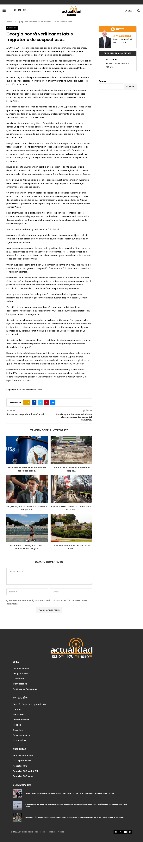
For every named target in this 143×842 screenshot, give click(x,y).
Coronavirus (19, 740)
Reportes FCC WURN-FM (25, 771)
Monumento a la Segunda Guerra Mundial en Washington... (27, 547)
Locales (17, 709)
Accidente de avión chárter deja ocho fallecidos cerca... (27, 469)
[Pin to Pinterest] (46, 402)
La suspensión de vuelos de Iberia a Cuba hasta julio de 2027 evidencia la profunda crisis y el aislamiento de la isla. (74, 817)
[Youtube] (19, 10)
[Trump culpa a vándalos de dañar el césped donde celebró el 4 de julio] (71, 450)
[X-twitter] (14, 10)
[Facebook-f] (10, 10)
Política (17, 724)
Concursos (18, 678)
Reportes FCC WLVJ (23, 776)
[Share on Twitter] (40, 402)
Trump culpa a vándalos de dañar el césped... (71, 469)
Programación (20, 673)
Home (9, 21)
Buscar (103, 81)
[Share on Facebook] (34, 402)
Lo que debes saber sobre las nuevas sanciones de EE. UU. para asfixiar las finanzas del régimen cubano (69, 793)
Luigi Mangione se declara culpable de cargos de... (27, 508)
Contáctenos (20, 683)
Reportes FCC (20, 766)
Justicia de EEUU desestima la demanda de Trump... (71, 508)
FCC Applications (22, 760)
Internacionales (21, 719)
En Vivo (129, 11)
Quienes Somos (21, 668)
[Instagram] (24, 10)
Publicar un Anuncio (23, 755)
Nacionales (19, 714)
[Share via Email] (52, 402)
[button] (138, 10)
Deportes (18, 730)
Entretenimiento (21, 735)
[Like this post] (28, 402)
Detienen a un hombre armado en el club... (71, 547)
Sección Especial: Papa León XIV (29, 704)
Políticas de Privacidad (25, 689)
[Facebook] (116, 832)
